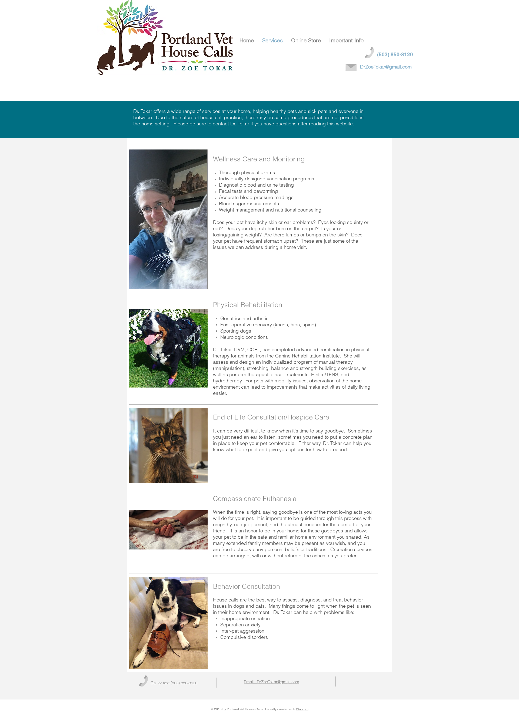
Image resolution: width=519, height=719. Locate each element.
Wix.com (302, 709)
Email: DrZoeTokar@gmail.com (271, 681)
